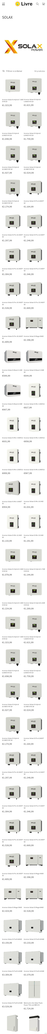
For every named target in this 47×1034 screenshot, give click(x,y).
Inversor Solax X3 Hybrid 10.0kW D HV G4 (10, 168)
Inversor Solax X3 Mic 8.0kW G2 (34, 469)
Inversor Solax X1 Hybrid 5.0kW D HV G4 (12, 604)
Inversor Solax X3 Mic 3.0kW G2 (34, 404)
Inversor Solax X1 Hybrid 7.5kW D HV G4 (12, 101)
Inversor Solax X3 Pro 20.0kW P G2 (12, 303)
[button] (3, 4)
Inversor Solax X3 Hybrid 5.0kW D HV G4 (32, 100)
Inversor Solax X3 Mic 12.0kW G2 (12, 536)
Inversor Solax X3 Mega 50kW (12, 907)
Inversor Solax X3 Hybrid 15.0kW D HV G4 (10, 202)
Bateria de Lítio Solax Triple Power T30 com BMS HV (33, 1004)
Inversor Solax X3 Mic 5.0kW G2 (34, 438)
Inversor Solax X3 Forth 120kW (34, 971)
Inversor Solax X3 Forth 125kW (12, 1003)
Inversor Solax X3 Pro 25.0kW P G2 (34, 303)
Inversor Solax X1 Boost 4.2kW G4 (12, 371)
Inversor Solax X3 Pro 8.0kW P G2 (34, 202)
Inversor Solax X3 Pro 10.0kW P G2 (12, 236)
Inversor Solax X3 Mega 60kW (33, 907)
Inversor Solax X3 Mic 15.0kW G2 (33, 536)
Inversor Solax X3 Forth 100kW (34, 939)
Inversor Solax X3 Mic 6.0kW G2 (12, 469)
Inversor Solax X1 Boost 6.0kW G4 (12, 405)
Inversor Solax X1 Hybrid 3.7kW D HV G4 (34, 570)
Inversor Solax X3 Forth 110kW (12, 971)
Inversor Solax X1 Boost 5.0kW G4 (34, 371)
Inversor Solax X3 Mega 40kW (33, 336)
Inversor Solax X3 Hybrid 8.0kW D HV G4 (32, 134)
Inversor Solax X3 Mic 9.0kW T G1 (12, 502)
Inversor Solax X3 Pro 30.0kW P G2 (12, 337)
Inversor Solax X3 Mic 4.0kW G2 (12, 438)
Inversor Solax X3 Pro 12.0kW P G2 (34, 236)
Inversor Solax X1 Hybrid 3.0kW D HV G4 (12, 570)
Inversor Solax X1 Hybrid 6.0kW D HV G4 (34, 604)
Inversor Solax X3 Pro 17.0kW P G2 (34, 270)
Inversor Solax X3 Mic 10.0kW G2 (33, 502)
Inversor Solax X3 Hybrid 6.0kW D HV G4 (10, 134)
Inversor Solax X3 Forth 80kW (12, 939)
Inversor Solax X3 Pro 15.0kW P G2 (12, 270)
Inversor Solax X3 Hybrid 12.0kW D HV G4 (32, 168)
